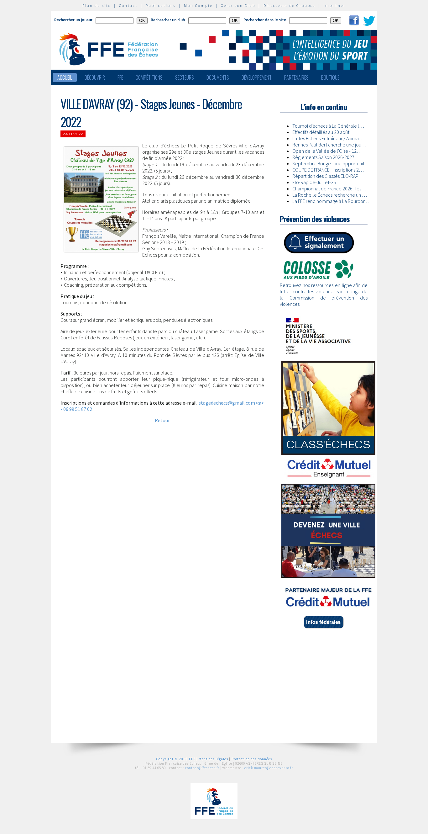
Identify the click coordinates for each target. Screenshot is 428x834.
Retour (162, 420)
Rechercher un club (168, 20)
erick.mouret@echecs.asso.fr (268, 768)
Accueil (64, 77)
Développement (257, 77)
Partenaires (296, 77)
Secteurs (184, 77)
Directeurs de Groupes (289, 5)
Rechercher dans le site (264, 20)
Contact (128, 5)
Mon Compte (198, 5)
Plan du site (96, 5)
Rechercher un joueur (73, 20)
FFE (120, 77)
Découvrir (95, 77)
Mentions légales (213, 759)
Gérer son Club (238, 5)
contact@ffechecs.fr (202, 768)
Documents (217, 77)
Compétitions (149, 77)
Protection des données (252, 759)
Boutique (330, 77)
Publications (161, 5)
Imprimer (334, 5)
